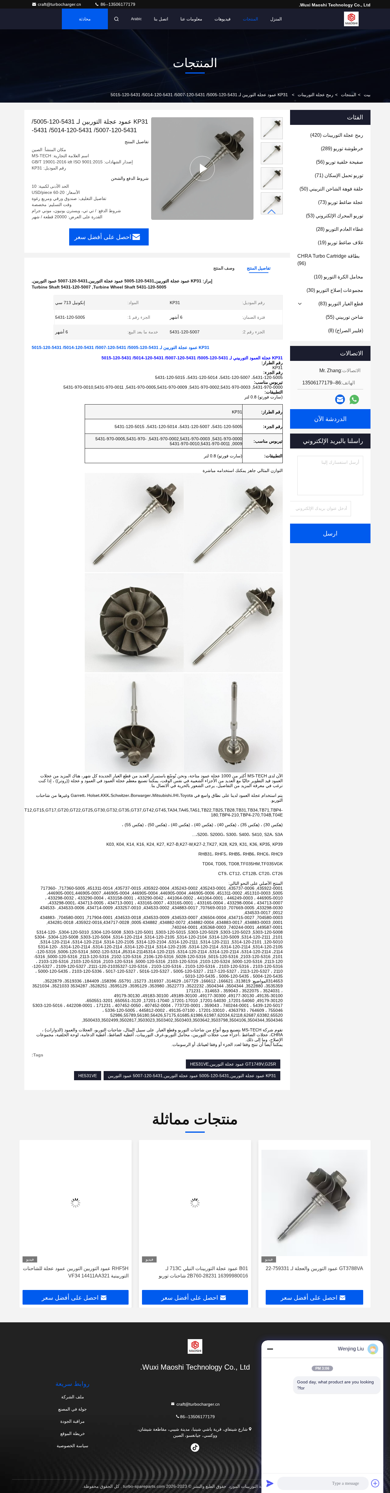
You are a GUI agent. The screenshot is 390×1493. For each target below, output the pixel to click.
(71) (339, 175)
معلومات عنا (191, 18)
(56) (339, 162)
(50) (331, 188)
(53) (334, 215)
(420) (336, 135)
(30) (335, 290)
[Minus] (270, 1349)
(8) (345, 330)
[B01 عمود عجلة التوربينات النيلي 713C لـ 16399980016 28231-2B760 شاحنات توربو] (284, 1202)
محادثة (85, 18)
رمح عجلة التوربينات (315, 94)
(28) (339, 229)
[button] (271, 212)
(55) (344, 317)
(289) (342, 148)
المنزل (276, 18)
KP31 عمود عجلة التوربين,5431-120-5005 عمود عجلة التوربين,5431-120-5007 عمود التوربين (192, 1075)
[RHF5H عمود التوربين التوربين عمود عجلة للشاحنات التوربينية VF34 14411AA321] (164, 1202)
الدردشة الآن (330, 419)
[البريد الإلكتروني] (340, 399)
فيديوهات (222, 18)
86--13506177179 (117, 4)
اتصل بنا (161, 18)
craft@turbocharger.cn (60, 4)
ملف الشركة (72, 1396)
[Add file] (375, 1483)
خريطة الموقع (72, 1433)
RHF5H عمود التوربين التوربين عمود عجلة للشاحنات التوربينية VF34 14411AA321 (164, 1272)
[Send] (270, 1483)
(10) (338, 276)
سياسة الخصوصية (72, 1445)
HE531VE (87, 1075)
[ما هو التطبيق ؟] (354, 399)
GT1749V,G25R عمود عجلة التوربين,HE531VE (233, 1064)
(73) (340, 202)
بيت (367, 94)
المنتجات (250, 18)
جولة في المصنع (72, 1409)
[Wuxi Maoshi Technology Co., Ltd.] (351, 19)
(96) (328, 259)
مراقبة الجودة (72, 1421)
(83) (340, 303)
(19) (340, 242)
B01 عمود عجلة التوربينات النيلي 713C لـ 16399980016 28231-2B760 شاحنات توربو (292, 1272)
